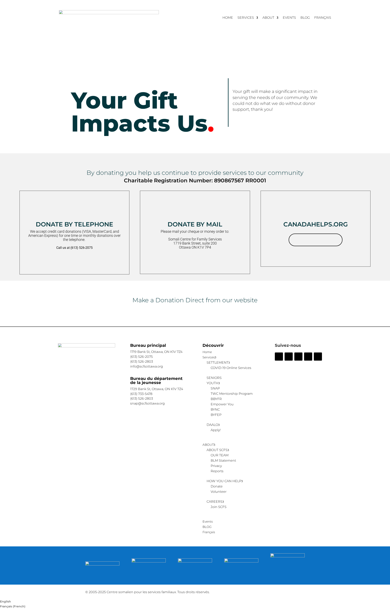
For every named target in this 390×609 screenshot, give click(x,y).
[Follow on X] (289, 356)
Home (227, 18)
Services (245, 18)
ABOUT (268, 18)
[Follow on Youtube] (318, 356)
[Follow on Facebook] (279, 356)
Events (289, 18)
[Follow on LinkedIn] (308, 356)
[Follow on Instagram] (298, 356)
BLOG (305, 18)
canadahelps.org (315, 240)
